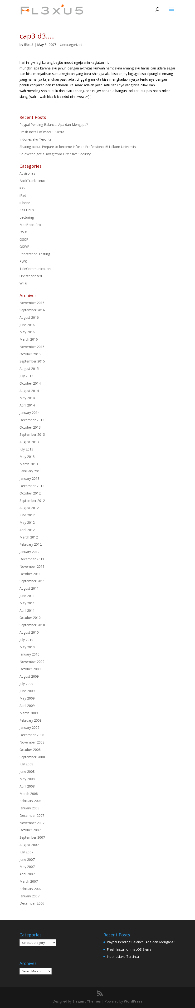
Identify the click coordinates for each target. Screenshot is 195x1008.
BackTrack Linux (32, 180)
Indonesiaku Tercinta (36, 139)
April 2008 (27, 786)
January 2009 (29, 727)
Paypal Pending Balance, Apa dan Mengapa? (54, 124)
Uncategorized (71, 44)
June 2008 (27, 771)
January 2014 (29, 412)
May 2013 (27, 456)
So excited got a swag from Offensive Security (55, 154)
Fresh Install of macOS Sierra (42, 132)
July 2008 (26, 764)
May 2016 (27, 332)
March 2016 (29, 339)
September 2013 (32, 434)
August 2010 (29, 632)
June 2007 (27, 859)
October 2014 (30, 383)
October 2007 (30, 830)
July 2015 (26, 376)
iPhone (25, 203)
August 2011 (29, 588)
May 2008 (27, 779)
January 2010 (29, 654)
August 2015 (29, 368)
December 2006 (32, 903)
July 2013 (26, 449)
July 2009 (26, 683)
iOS (22, 188)
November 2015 (32, 346)
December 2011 (32, 559)
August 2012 (29, 507)
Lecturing (27, 217)
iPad (23, 195)
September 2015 (32, 361)
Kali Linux (27, 210)
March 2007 (29, 881)
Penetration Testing (35, 254)
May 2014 (27, 398)
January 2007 (29, 896)
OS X (23, 232)
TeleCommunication (35, 268)
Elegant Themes (87, 1001)
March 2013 (29, 464)
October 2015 (30, 354)
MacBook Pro (30, 224)
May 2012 (27, 522)
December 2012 (32, 486)
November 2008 (32, 742)
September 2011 (32, 581)
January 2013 (29, 478)
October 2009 (30, 669)
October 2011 (30, 574)
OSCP (24, 239)
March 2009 (29, 713)
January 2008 (29, 808)
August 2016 (29, 317)
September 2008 (32, 757)
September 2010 (32, 625)
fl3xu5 (28, 44)
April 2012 (27, 530)
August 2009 (29, 676)
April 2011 (27, 610)
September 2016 (32, 310)
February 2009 (31, 720)
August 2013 (29, 442)
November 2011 (32, 566)
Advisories (27, 173)
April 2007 (27, 874)
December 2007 (32, 815)
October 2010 (30, 617)
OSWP (24, 246)
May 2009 (27, 698)
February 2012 (31, 544)
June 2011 (27, 595)
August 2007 (29, 844)
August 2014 (29, 390)
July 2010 (26, 639)
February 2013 (31, 471)
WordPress (133, 1001)
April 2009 (27, 705)
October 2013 (30, 427)
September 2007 (32, 837)
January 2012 (29, 551)
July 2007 (26, 852)
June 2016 (27, 325)
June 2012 (27, 515)
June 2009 (27, 691)
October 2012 (30, 493)
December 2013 (32, 420)
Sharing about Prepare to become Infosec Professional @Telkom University (78, 146)
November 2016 (32, 302)
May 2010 (27, 647)
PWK (23, 261)
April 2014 (27, 405)
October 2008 (30, 749)
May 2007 (27, 866)
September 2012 (32, 500)
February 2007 (31, 888)
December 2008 (32, 735)
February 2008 (31, 800)
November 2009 (32, 661)
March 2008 (29, 793)
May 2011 (27, 603)
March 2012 (29, 537)
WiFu (23, 283)
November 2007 (32, 823)
